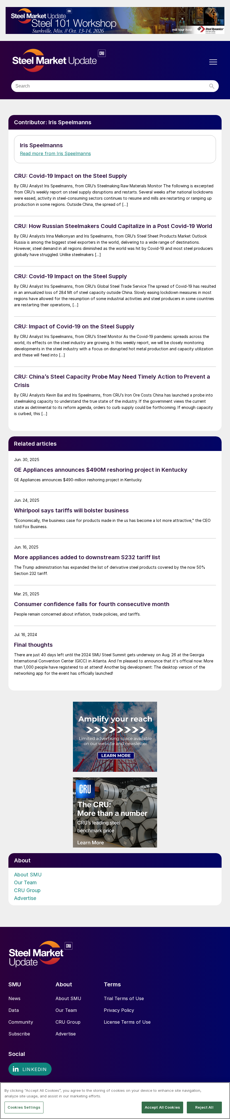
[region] (115, 1100)
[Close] (221, 1091)
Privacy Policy (119, 1010)
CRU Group (27, 890)
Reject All (204, 1107)
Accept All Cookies (162, 1107)
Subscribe (19, 1034)
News (14, 998)
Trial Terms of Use (124, 998)
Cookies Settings (24, 1107)
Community (20, 1022)
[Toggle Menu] (213, 62)
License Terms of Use (127, 1022)
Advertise (25, 898)
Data (13, 1010)
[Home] (70, 60)
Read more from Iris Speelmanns (55, 153)
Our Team (25, 882)
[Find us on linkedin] (30, 1069)
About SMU (28, 875)
